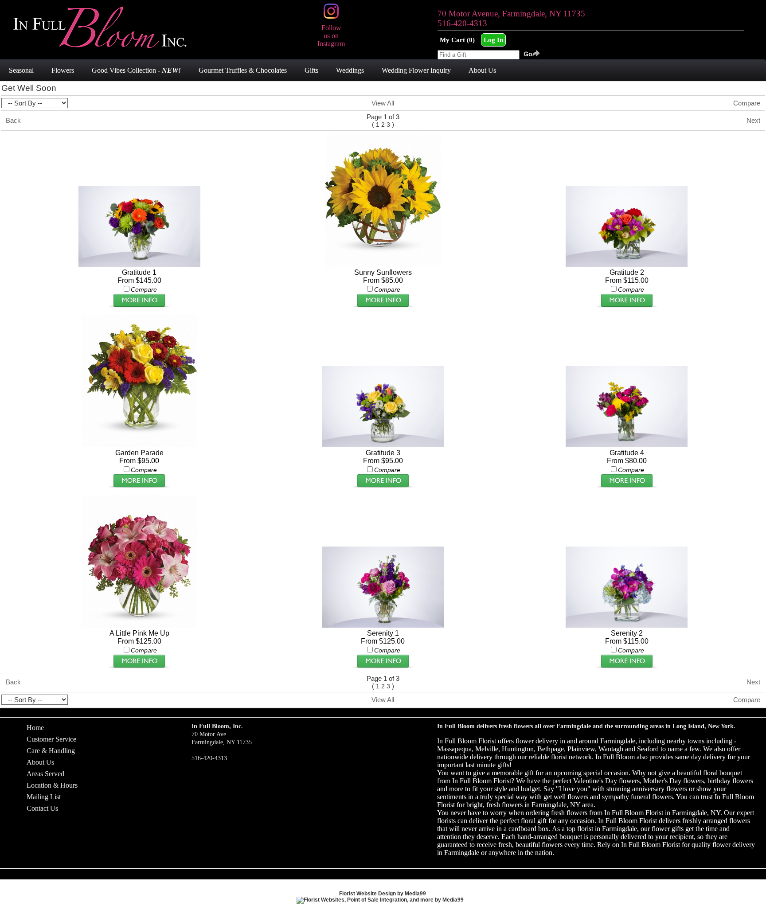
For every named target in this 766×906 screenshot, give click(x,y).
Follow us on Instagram (331, 35)
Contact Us (42, 808)
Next (753, 120)
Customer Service (51, 739)
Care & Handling (51, 750)
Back (13, 120)
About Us (40, 762)
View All (382, 103)
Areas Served (45, 773)
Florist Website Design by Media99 (382, 893)
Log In (493, 39)
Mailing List (44, 797)
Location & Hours (52, 785)
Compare (746, 103)
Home (35, 727)
